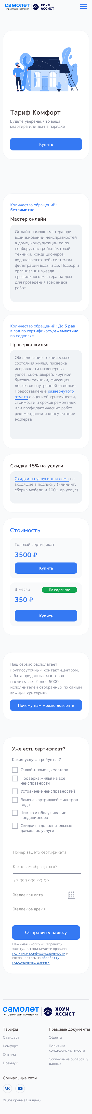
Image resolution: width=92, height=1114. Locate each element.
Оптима (9, 1054)
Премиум (10, 1063)
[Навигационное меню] (83, 6)
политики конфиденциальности (38, 953)
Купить (46, 144)
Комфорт (10, 1046)
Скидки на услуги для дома (42, 478)
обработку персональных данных (35, 960)
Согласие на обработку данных (68, 1061)
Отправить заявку (46, 932)
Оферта (55, 1037)
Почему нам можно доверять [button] (46, 705)
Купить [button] (46, 568)
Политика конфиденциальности (67, 1048)
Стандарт (11, 1037)
